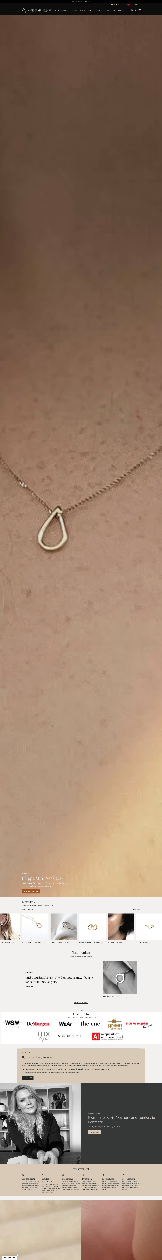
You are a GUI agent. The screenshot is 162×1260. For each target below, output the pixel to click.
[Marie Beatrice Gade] (36, 10)
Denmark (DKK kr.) (134, 4)
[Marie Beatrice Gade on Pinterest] (116, 4)
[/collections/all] (81, 456)
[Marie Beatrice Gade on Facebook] (112, 4)
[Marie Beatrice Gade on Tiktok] (118, 4)
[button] (9, 1258)
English (123, 4)
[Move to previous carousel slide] (134, 909)
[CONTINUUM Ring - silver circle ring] (120, 977)
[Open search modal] (132, 10)
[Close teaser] (18, 1255)
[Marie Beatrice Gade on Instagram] (114, 4)
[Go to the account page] (135, 10)
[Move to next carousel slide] (138, 909)
